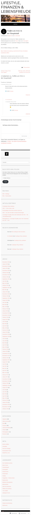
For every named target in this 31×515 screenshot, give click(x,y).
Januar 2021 (5, 291)
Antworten (28, 94)
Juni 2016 (4, 391)
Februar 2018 (5, 349)
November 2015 (5, 406)
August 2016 (5, 387)
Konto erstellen (5, 444)
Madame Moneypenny (7, 482)
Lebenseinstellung (6, 427)
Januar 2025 (5, 264)
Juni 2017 (4, 366)
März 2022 (4, 283)
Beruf (3, 423)
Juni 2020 (4, 302)
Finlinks (4, 475)
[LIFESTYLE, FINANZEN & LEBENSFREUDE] (15, 21)
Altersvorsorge (5, 421)
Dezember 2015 (5, 404)
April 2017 (4, 370)
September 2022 (6, 279)
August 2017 (5, 362)
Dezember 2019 (5, 313)
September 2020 (6, 298)
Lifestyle (4, 429)
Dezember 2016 (5, 379)
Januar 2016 (5, 402)
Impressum (4, 505)
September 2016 (6, 385)
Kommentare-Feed (6, 450)
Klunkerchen (5, 480)
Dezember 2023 (5, 270)
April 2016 (4, 396)
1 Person (11, 91)
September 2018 (6, 336)
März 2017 (4, 372)
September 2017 (6, 359)
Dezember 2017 (5, 353)
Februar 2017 (5, 374)
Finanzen (4, 425)
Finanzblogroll (5, 467)
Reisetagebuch (5, 431)
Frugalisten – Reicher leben (8, 478)
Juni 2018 (4, 340)
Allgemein (10, 35)
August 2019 (5, 319)
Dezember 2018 (5, 334)
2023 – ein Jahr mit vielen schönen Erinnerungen (13, 212)
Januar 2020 (5, 310)
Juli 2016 (4, 389)
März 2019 (4, 327)
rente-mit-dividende (6, 486)
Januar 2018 (5, 351)
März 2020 (4, 306)
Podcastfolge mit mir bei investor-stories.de (12, 210)
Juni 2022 (4, 281)
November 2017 (5, 355)
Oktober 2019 (5, 317)
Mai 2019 (4, 323)
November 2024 (5, 266)
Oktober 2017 (5, 357)
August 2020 (5, 300)
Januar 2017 (5, 376)
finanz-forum (5, 465)
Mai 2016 (4, 393)
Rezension (4, 434)
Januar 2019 (5, 332)
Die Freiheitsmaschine (7, 463)
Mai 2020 (4, 304)
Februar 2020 (5, 308)
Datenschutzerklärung (7, 503)
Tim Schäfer (5, 490)
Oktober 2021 (5, 285)
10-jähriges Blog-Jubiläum (8, 206)
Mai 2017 (4, 368)
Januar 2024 (5, 268)
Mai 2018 (4, 342)
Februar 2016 (5, 400)
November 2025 (5, 262)
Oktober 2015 (5, 408)
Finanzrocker (5, 471)
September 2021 (6, 287)
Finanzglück (25, 40)
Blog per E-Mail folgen (10, 169)
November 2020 (5, 293)
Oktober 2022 (5, 276)
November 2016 (5, 381)
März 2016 (4, 398)
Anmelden (4, 446)
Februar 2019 (5, 330)
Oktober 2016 (5, 383)
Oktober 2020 (5, 296)
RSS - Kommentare (6, 195)
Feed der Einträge (6, 448)
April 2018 (4, 345)
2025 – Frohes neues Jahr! (8, 208)
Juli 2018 (4, 338)
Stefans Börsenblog (6, 488)
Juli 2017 (4, 364)
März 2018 (4, 347)
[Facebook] (7, 154)
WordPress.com (6, 452)
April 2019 (4, 325)
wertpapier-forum (6, 492)
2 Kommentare (26, 67)
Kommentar (24, 136)
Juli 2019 (4, 321)
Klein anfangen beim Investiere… (19, 231)
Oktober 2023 (5, 272)
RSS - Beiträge (5, 193)
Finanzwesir (5, 473)
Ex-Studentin (17, 35)
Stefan (16, 40)
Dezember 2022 (5, 274)
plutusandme (5, 484)
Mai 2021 (4, 289)
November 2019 (5, 315)
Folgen (5, 181)
